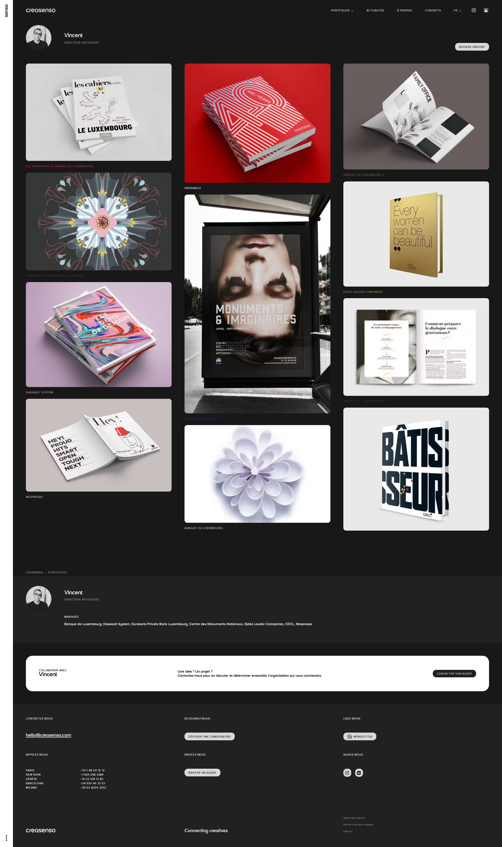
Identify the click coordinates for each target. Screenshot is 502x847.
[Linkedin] (359, 773)
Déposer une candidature (209, 736)
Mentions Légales (354, 818)
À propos (404, 10)
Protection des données (358, 825)
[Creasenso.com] (40, 10)
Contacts (433, 10)
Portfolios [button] (340, 10)
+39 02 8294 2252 (93, 787)
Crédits (348, 831)
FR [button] (455, 10)
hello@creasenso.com (48, 735)
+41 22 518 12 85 (92, 779)
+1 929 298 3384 (92, 774)
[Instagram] (474, 10)
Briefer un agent (202, 772)
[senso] (6, 10)
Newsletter (363, 736)
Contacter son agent (454, 673)
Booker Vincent (472, 46)
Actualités (375, 10)
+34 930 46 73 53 (93, 783)
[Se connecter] (486, 10)
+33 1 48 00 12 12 (93, 770)
